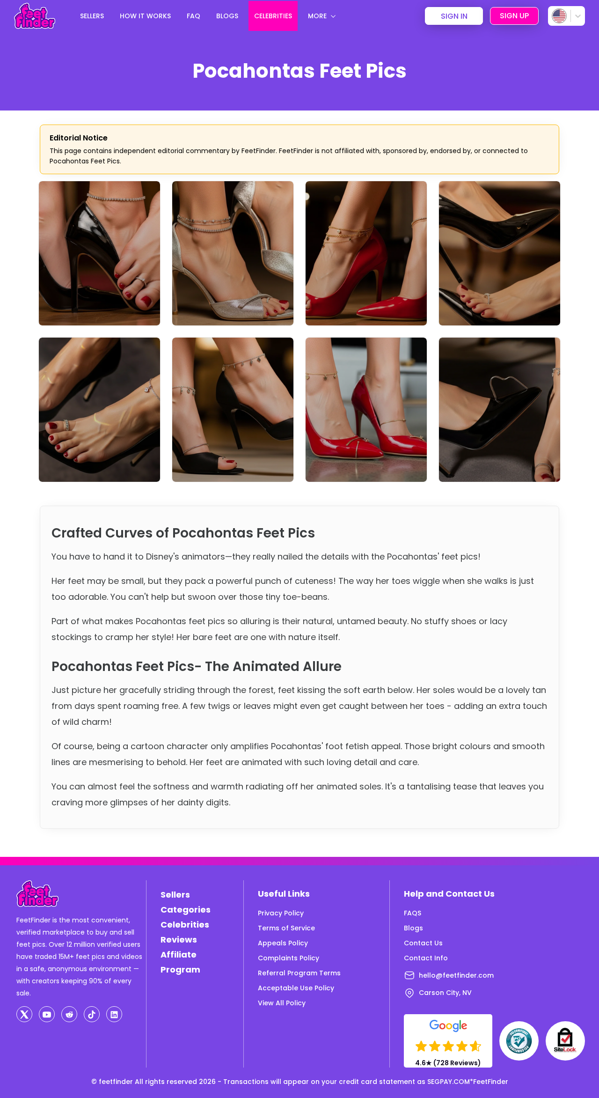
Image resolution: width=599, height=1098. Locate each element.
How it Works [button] (145, 16)
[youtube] (47, 1014)
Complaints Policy (288, 958)
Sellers (175, 894)
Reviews (179, 939)
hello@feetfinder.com (456, 975)
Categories (186, 909)
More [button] (317, 16)
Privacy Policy (281, 913)
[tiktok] (92, 1014)
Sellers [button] (92, 16)
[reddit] (69, 1014)
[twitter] (24, 1014)
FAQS (412, 913)
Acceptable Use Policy (296, 988)
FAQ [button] (193, 16)
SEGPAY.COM (448, 1081)
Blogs (413, 928)
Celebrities (185, 924)
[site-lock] (565, 1041)
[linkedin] (114, 1014)
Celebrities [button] (273, 16)
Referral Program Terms (299, 973)
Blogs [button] (227, 16)
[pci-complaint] (519, 1041)
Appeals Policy (283, 943)
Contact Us (423, 943)
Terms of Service (286, 928)
